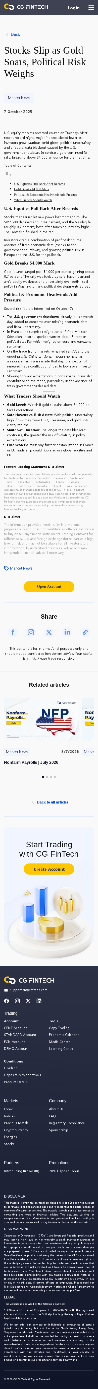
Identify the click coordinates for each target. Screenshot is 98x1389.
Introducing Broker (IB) (21, 1170)
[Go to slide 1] (43, 777)
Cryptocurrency (16, 1129)
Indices (9, 1116)
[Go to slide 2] (47, 777)
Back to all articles (52, 802)
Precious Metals (16, 1122)
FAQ (52, 1116)
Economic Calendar (64, 1034)
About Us (56, 1108)
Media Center (59, 1041)
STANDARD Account (20, 1034)
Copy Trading (59, 1027)
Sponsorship (58, 1129)
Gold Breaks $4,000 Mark (31, 189)
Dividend (11, 1068)
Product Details (16, 1081)
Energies (10, 1136)
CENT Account (15, 1027)
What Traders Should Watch (33, 200)
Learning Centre (61, 1048)
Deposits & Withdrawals (22, 1074)
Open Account (49, 586)
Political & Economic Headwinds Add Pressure (45, 195)
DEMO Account (16, 1048)
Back (15, 34)
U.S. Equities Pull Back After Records (39, 184)
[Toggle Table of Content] (8, 175)
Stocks (9, 1143)
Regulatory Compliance (67, 1122)
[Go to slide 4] (55, 777)
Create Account (49, 869)
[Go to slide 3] (51, 777)
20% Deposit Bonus (64, 1170)
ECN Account (14, 1041)
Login (73, 7)
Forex (8, 1108)
